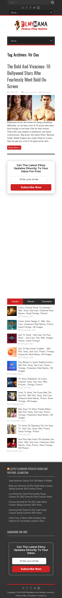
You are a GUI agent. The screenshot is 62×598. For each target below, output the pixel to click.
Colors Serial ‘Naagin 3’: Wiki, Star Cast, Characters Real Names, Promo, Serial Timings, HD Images (36, 324)
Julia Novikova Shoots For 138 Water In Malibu (30, 480)
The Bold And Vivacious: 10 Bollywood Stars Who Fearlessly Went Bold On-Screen (28, 76)
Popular (15, 301)
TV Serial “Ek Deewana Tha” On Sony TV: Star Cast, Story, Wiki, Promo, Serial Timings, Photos (35, 428)
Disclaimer (32, 596)
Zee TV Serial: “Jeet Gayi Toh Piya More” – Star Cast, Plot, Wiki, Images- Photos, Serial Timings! (36, 338)
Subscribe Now (31, 187)
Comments (47, 301)
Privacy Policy (21, 596)
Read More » (14, 147)
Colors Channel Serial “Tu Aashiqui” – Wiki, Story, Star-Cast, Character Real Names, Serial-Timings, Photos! (35, 310)
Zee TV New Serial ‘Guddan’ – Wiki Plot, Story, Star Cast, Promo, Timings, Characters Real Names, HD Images (36, 351)
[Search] (52, 2)
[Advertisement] (31, 246)
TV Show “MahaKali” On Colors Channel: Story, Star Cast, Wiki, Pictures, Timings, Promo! (33, 382)
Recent (31, 301)
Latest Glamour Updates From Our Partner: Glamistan (27, 471)
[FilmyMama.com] (31, 28)
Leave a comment (30, 92)
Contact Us (42, 596)
